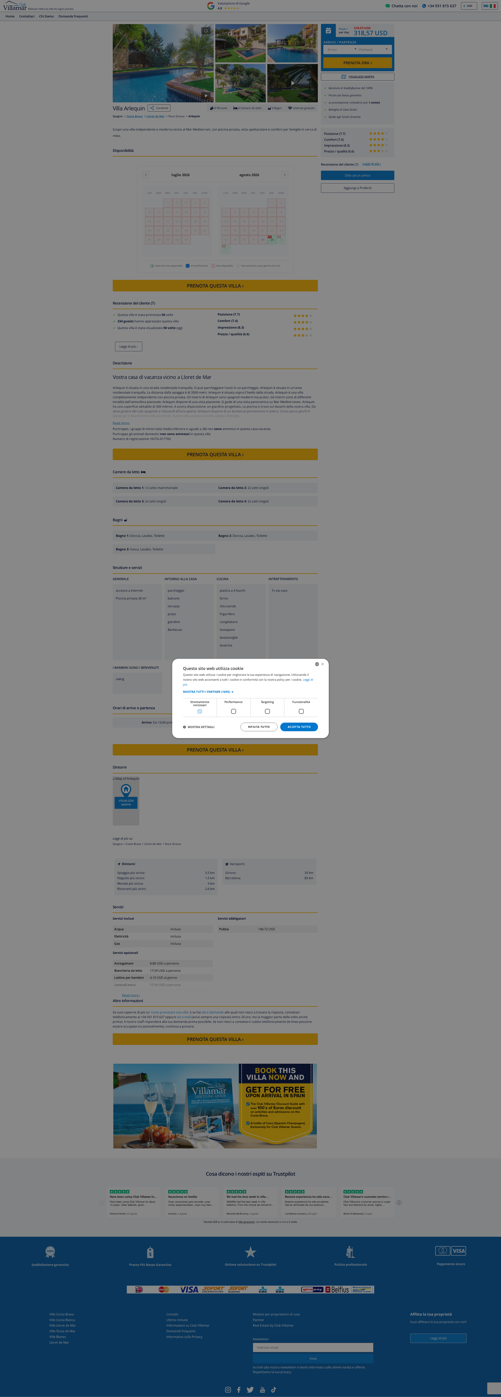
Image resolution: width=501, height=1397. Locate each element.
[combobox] (317, 664)
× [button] (322, 663)
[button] (250, 691)
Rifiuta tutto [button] (259, 727)
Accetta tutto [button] (299, 727)
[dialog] (250, 698)
